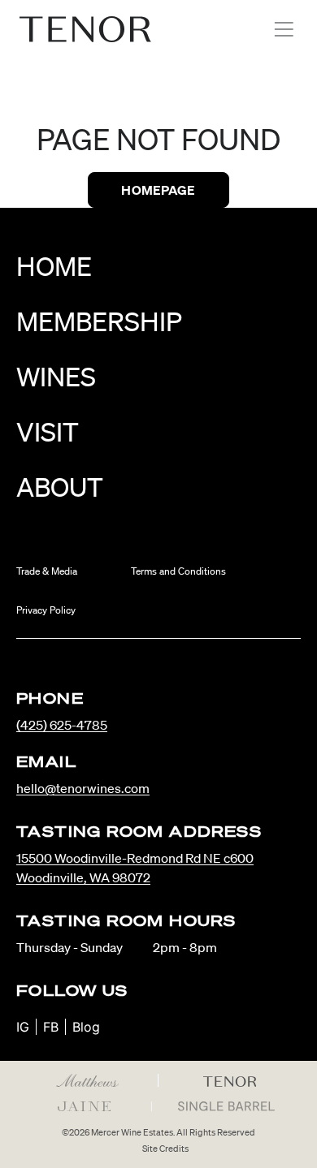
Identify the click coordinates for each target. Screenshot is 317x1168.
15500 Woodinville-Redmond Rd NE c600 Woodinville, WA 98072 (135, 868)
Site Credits (165, 1148)
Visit (47, 431)
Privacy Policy (46, 610)
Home (54, 266)
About (59, 487)
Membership (99, 321)
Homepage (158, 190)
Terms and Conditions (178, 571)
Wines (56, 376)
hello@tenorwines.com (83, 788)
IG (22, 1027)
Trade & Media (46, 571)
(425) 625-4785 (61, 725)
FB (51, 1027)
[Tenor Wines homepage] (85, 29)
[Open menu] (284, 29)
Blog (86, 1027)
